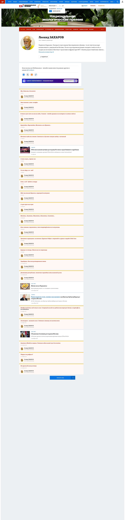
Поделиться (45, 56)
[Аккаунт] (122, 2)
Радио (85, 5)
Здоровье (74, 1)
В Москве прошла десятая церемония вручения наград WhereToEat (50, 336)
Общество (45, 1)
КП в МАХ (91, 29)
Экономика (53, 1)
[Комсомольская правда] (27, 5)
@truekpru (30, 70)
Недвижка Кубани (59, 29)
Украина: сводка (83, 29)
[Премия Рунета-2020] (41, 6)
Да (50, 11)
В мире (61, 1)
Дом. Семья (33, 283)
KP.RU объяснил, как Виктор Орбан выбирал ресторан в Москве (49, 301)
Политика (37, 1)
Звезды (67, 1)
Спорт (97, 1)
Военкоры (75, 29)
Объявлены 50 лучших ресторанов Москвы (44, 334)
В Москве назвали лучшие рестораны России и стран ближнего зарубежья (55, 150)
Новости (28, 29)
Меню (2, 2)
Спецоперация (23, 1)
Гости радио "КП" (49, 29)
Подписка (101, 5)
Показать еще (60, 377)
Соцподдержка (83, 1)
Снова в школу (40, 29)
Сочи (31, 1)
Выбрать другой (56, 11)
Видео (15, 1)
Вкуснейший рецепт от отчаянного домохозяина (44, 288)
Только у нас (68, 29)
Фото (9, 1)
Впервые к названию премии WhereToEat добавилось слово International (51, 152)
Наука (91, 1)
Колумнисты (104, 1)
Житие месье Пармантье (39, 286)
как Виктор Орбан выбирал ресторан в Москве (55, 297)
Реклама (92, 5)
